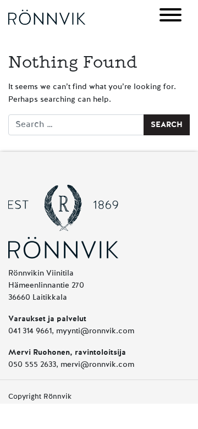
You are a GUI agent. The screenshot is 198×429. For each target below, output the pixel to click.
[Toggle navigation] (170, 17)
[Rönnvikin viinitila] (46, 17)
